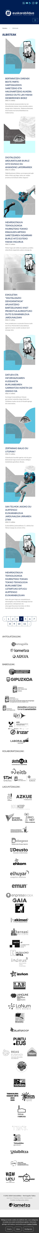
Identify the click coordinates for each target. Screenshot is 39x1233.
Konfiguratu (28, 1229)
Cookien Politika (32, 1224)
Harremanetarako (28, 1198)
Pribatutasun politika (18, 1198)
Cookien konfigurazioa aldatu (19, 1200)
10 (19, 623)
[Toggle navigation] (35, 20)
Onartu (9, 1229)
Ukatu (18, 1229)
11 (24, 623)
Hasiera (4, 28)
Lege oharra (9, 1198)
